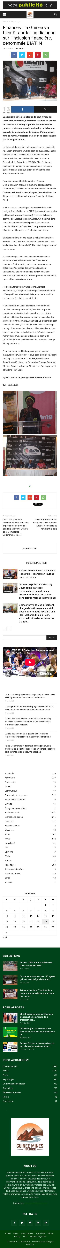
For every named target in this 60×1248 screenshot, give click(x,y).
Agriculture (10, 777)
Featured (9, 821)
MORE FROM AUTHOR (36, 563)
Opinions (9, 851)
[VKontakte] (38, 1223)
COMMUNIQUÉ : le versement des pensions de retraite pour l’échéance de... (37, 1032)
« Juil (5, 937)
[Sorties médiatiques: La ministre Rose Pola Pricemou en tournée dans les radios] (10, 574)
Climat (8, 786)
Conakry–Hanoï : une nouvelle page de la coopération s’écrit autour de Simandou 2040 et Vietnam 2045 (29, 708)
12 (23, 916)
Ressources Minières (14, 869)
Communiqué (11, 790)
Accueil (8, 1233)
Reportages (15, 21)
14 (38, 916)
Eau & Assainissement (15, 799)
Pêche (7, 856)
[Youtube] (46, 1223)
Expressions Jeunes (14, 816)
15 (45, 916)
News (7, 838)
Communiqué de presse (16, 795)
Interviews (9, 830)
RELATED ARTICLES (14, 563)
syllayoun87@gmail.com (35, 1203)
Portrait (8, 860)
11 (15, 916)
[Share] (22, 109)
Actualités (9, 773)
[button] (56, 14)
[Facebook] (14, 1223)
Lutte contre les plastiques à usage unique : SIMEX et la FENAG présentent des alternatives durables (30, 696)
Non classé (10, 843)
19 (23, 921)
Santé (7, 877)
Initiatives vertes (12, 825)
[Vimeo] (30, 1223)
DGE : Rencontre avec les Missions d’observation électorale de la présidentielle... (36, 1017)
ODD (7, 847)
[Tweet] (45, 109)
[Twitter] (22, 1223)
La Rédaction (30, 548)
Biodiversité (10, 782)
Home (5, 21)
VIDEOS (8, 882)
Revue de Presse (12, 873)
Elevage (8, 803)
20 (31, 921)
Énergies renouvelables (15, 808)
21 (38, 921)
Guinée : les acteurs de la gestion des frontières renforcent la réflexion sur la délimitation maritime (28, 735)
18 (15, 921)
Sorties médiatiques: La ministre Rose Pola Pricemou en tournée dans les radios (37, 574)
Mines (7, 834)
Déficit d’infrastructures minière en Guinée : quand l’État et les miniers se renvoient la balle (45, 524)
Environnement (12, 812)
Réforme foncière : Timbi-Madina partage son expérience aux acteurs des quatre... (37, 993)
